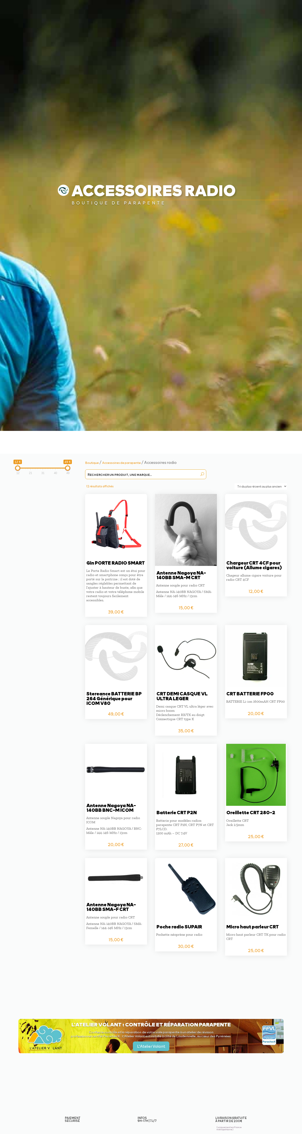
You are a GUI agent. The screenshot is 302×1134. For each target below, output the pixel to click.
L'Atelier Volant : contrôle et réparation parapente (151, 1024)
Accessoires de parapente (121, 462)
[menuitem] (106, 9)
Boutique (92, 462)
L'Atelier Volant (151, 1046)
